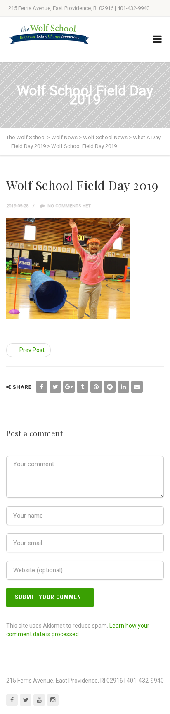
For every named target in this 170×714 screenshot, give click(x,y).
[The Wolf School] (49, 34)
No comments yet (68, 206)
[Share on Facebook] (41, 387)
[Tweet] (55, 387)
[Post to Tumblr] (82, 387)
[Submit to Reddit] (110, 387)
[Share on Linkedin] (123, 387)
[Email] (137, 387)
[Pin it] (96, 387)
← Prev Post (28, 350)
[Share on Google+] (69, 387)
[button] (68, 268)
